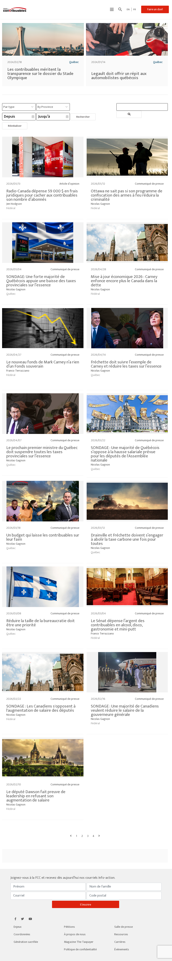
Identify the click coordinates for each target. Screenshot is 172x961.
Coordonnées (22, 934)
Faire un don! (155, 9)
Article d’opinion (69, 183)
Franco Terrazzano (17, 370)
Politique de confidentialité (80, 949)
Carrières (119, 941)
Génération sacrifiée (26, 941)
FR (134, 9)
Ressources (121, 934)
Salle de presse (123, 926)
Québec (74, 62)
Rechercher (83, 116)
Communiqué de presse (149, 183)
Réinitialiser (15, 126)
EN (128, 9)
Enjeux (17, 926)
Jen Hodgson (14, 203)
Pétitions (69, 926)
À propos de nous (75, 934)
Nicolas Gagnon (100, 203)
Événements (121, 949)
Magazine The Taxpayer (78, 941)
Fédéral (10, 208)
